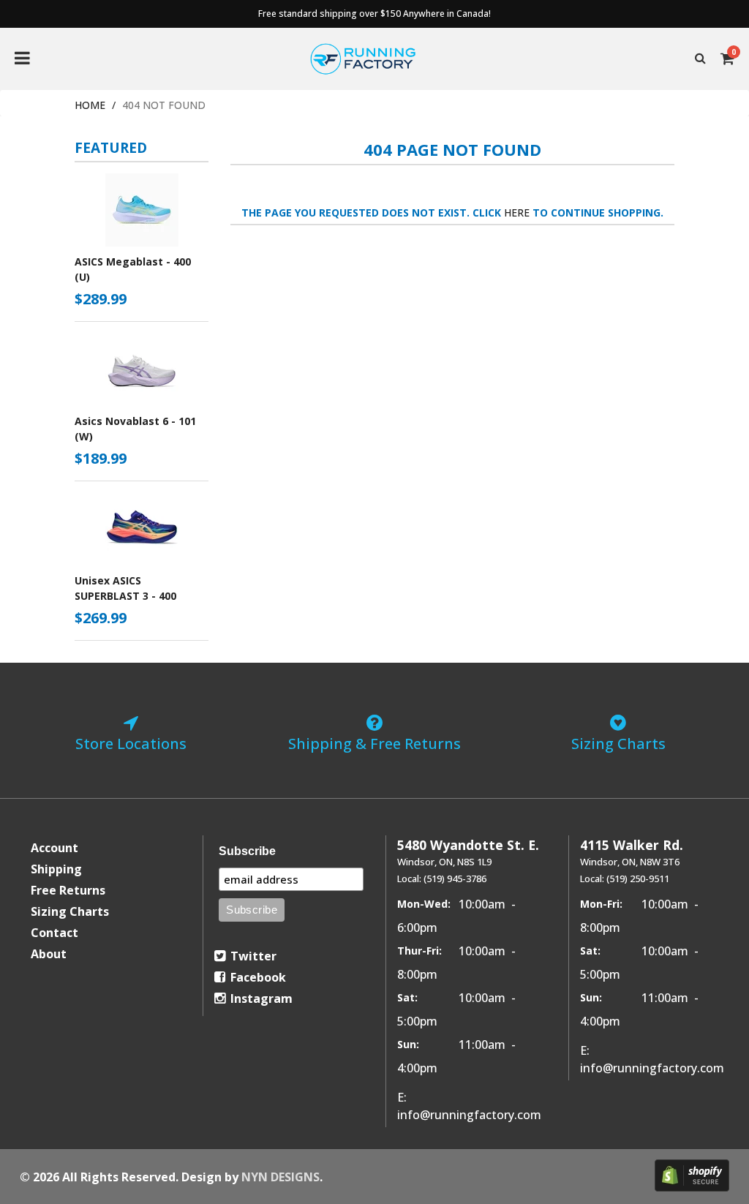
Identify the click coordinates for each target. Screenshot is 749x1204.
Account (54, 848)
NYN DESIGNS (280, 1177)
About (49, 954)
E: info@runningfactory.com (469, 1106)
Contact (54, 933)
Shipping (56, 869)
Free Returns (68, 890)
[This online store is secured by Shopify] (692, 1175)
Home (90, 105)
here (517, 212)
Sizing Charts (70, 911)
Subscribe (247, 851)
